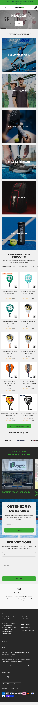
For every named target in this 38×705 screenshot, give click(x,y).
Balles (32, 270)
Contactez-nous (6, 645)
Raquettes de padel (8, 270)
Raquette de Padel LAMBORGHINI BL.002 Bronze (28, 386)
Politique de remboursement (25, 626)
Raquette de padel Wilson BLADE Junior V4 (10, 296)
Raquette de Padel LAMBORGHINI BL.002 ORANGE (10, 387)
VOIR (8, 27)
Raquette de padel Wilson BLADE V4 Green (10, 326)
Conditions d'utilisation (27, 634)
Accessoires (22, 270)
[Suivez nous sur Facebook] (4, 680)
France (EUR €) (7, 687)
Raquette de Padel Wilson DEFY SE (10, 356)
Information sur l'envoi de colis (9, 649)
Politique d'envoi (25, 630)
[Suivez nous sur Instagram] (8, 680)
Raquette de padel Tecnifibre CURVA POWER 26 (28, 418)
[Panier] (35, 8)
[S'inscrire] (28, 669)
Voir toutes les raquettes (19, 429)
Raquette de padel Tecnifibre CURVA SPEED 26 (9, 418)
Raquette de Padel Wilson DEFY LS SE (28, 326)
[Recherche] (6, 8)
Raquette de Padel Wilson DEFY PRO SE (28, 356)
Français (16, 687)
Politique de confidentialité (25, 621)
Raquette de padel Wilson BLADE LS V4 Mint (28, 296)
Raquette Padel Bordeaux (16, 495)
